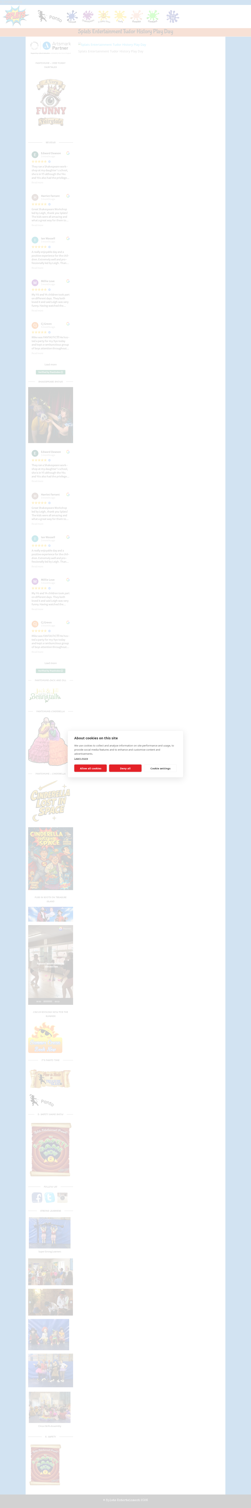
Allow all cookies (90, 768)
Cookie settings (160, 768)
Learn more (81, 758)
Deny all (125, 768)
